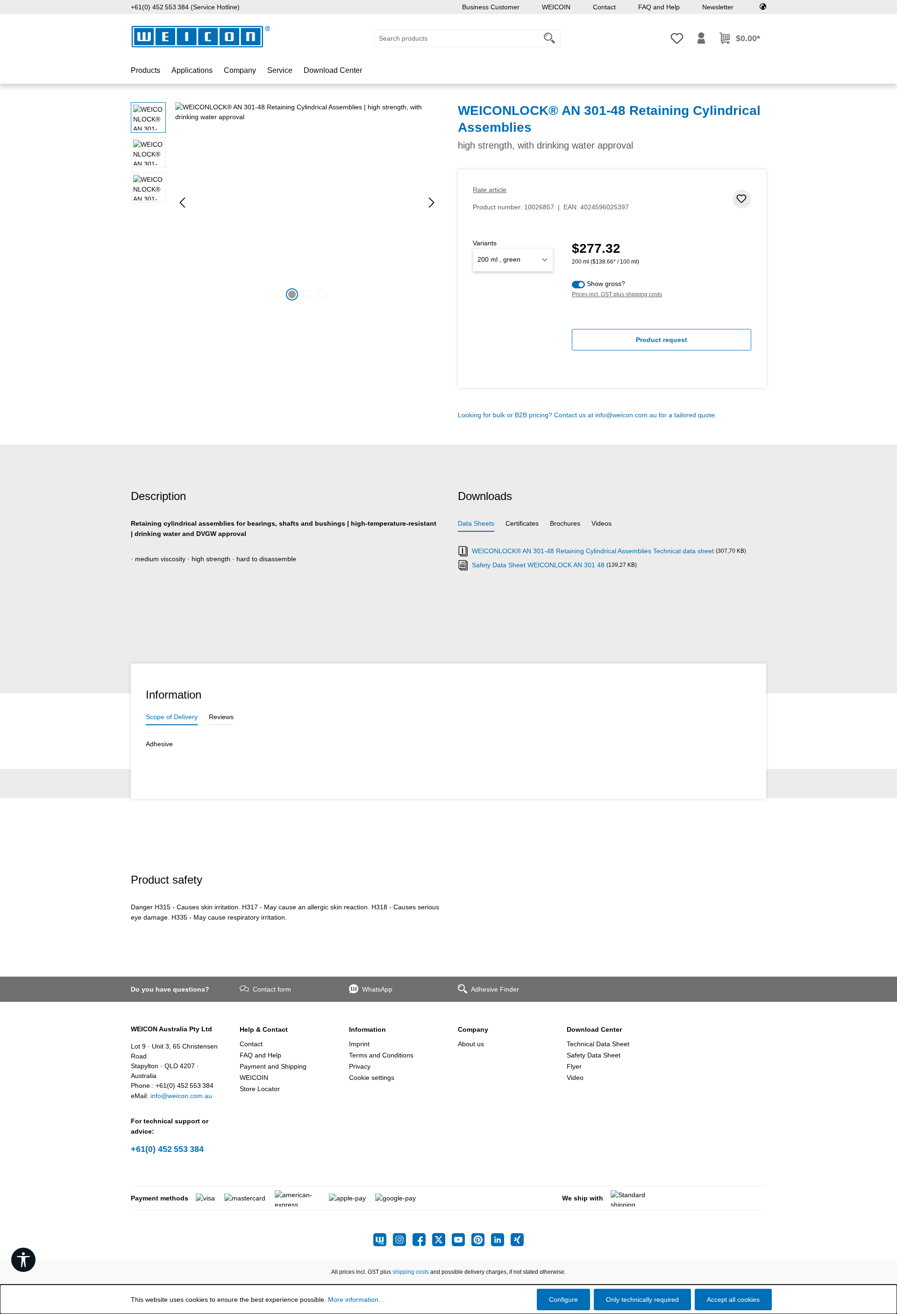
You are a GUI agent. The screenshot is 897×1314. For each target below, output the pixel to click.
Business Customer (491, 7)
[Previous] (182, 202)
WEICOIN (556, 7)
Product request (661, 339)
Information (367, 1029)
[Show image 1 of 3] (292, 294)
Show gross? (606, 283)
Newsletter (717, 7)
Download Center (594, 1029)
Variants (485, 243)
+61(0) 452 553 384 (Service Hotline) (185, 7)
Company (473, 1029)
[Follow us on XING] (517, 1239)
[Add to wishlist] (742, 199)
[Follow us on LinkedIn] (501, 1239)
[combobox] (456, 38)
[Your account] (701, 38)
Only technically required (642, 1299)
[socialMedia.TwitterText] (442, 1239)
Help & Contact (264, 1029)
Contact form (272, 989)
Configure (563, 1299)
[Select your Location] (763, 7)
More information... (356, 1299)
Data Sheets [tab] (476, 523)
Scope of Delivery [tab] (172, 717)
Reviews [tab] (221, 717)
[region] (284, 202)
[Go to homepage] (201, 36)
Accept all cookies (733, 1299)
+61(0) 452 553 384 (167, 1149)
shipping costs (410, 1272)
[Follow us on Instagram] (403, 1239)
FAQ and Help (659, 7)
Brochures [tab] (565, 523)
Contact (604, 7)
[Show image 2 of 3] (307, 294)
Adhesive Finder (495, 989)
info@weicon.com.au (626, 415)
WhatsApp (377, 989)
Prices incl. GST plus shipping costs (617, 294)
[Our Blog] (383, 1239)
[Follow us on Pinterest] (481, 1239)
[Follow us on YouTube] (461, 1239)
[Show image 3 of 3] (322, 294)
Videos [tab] (601, 523)
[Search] (549, 38)
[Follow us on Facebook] (422, 1239)
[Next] (432, 202)
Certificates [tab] (522, 523)
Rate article (489, 189)
